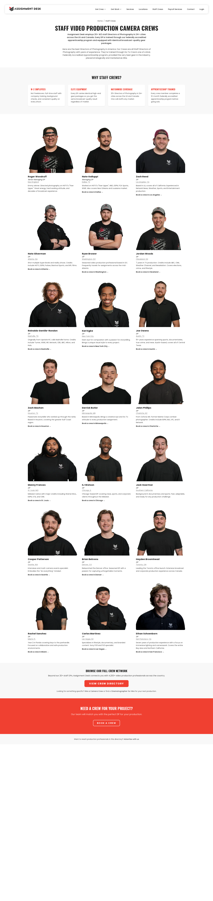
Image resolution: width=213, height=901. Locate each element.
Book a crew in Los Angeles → (149, 195)
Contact (191, 9)
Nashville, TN (33, 336)
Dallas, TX (86, 182)
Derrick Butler (90, 407)
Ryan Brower (89, 253)
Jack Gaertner (144, 484)
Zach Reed (142, 176)
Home (100, 21)
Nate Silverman (37, 253)
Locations (143, 9)
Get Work (115, 9)
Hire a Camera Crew (94, 691)
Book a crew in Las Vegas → (94, 649)
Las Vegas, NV (88, 639)
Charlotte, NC (142, 413)
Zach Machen (36, 407)
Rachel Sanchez (37, 633)
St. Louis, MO (33, 490)
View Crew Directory (106, 683)
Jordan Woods (144, 253)
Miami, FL (32, 639)
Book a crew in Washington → (95, 272)
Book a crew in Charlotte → (148, 426)
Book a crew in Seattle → (39, 574)
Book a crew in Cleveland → (148, 272)
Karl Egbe (87, 330)
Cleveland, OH (142, 259)
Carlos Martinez (91, 633)
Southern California (144, 490)
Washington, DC (89, 259)
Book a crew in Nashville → (39, 349)
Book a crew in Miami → (38, 652)
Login (201, 9)
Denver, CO (87, 564)
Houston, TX (33, 413)
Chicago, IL (86, 490)
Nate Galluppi (90, 176)
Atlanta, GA (32, 259)
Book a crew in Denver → (93, 574)
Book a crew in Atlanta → (39, 269)
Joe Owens (142, 330)
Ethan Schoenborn (146, 633)
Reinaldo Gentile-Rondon (43, 330)
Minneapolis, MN (89, 413)
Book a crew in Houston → (39, 426)
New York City (88, 336)
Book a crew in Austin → (146, 349)
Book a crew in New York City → (96, 346)
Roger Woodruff (37, 176)
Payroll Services (175, 9)
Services (130, 9)
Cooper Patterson (38, 559)
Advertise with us (131, 739)
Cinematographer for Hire (122, 691)
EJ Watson (88, 484)
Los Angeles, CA (142, 182)
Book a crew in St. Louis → (39, 500)
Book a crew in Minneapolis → (95, 423)
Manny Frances (37, 484)
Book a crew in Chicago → (93, 500)
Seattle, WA (33, 564)
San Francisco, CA (143, 639)
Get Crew (99, 9)
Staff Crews (157, 9)
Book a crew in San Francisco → (150, 652)
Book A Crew (106, 723)
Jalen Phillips (143, 407)
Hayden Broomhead (148, 559)
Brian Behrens (90, 559)
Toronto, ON (141, 564)
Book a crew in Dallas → (92, 192)
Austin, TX (140, 336)
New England (33, 182)
